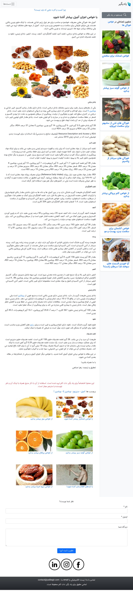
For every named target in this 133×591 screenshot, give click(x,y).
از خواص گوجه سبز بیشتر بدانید (116, 89)
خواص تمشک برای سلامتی (115, 56)
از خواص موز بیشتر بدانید (41, 419)
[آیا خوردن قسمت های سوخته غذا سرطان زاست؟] (115, 249)
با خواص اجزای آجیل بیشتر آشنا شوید (75, 17)
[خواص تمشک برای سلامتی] (115, 42)
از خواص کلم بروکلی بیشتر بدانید (115, 194)
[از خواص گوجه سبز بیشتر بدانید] (115, 74)
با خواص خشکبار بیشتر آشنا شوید (78, 419)
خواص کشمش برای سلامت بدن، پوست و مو (116, 229)
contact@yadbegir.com (48, 580)
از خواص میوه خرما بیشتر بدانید (38, 486)
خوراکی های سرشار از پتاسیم (118, 159)
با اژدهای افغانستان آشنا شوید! (79, 486)
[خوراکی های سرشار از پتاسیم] (115, 144)
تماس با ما (90, 580)
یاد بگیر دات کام (65, 584)
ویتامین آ (57, 391)
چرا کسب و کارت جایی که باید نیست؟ (50, 10)
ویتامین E (92, 111)
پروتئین (21, 295)
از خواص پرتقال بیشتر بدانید (40, 453)
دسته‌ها (7, 4)
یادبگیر (122, 4)
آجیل (83, 391)
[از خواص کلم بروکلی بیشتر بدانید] (115, 179)
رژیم (32, 324)
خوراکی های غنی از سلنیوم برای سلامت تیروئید (115, 124)
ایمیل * (124, 517)
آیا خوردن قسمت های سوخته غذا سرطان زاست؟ (116, 265)
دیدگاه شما (122, 527)
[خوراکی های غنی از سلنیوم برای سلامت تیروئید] (115, 109)
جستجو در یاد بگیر (115, 15)
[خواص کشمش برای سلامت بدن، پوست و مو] (115, 214)
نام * (125, 506)
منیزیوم (76, 391)
